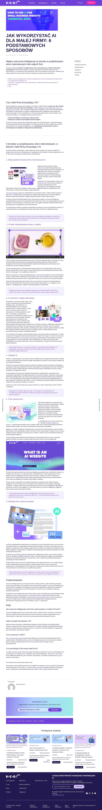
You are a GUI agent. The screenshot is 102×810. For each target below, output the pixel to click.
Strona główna (10, 780)
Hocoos (44, 183)
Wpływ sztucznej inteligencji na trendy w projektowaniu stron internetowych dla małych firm (35, 79)
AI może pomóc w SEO (16, 638)
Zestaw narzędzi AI (24, 784)
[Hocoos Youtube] (95, 793)
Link (23, 721)
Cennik (62, 3)
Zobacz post (11, 767)
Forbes (13, 305)
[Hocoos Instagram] (87, 793)
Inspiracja (78, 70)
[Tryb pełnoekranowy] (62, 257)
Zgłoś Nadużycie (58, 806)
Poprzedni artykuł (2, 405)
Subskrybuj (54, 710)
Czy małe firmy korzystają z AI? (17, 80)
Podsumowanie (13, 84)
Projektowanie (79, 67)
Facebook (29, 721)
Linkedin (41, 721)
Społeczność (23, 788)
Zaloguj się (91, 2)
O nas (7, 784)
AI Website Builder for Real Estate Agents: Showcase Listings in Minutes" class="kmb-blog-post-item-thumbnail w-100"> (16, 745)
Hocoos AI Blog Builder (18, 554)
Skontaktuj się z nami (41, 780)
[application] (35, 242)
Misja (7, 788)
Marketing (78, 72)
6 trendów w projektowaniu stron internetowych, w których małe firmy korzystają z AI (33, 82)
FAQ (9, 86)
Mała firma (22, 780)
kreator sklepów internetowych (29, 337)
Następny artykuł (99, 405)
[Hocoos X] (89, 793)
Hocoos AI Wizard (12, 193)
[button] (35, 242)
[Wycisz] (60, 257)
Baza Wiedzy (67, 806)
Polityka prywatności (46, 806)
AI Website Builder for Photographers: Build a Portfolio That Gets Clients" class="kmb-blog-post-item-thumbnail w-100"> (85, 746)
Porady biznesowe (80, 65)
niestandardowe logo (33, 276)
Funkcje (8, 792)
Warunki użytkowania (33, 806)
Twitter (35, 721)
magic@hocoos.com (58, 795)
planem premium (37, 667)
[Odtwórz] (8, 257)
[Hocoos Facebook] (92, 793)
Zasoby (77, 75)
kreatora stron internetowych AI (41, 597)
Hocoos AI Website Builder (20, 595)
